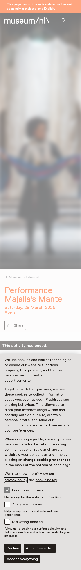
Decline (13, 548)
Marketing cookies (27, 522)
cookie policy (46, 480)
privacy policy (15, 480)
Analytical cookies (27, 504)
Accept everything (22, 559)
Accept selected (40, 548)
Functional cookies (27, 490)
